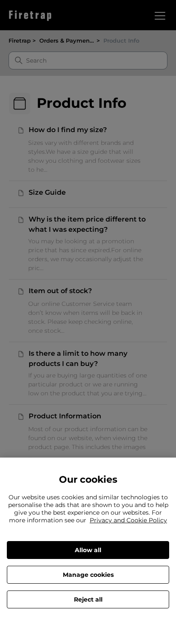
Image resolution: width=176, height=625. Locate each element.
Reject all (88, 599)
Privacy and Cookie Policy (128, 520)
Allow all (88, 550)
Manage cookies (88, 575)
